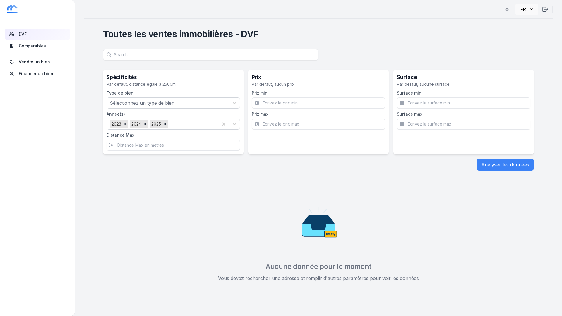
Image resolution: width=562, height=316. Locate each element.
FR (523, 9)
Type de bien (120, 92)
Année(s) (116, 113)
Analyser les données (505, 165)
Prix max (260, 113)
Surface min (409, 92)
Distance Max (120, 135)
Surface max (409, 113)
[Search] (108, 54)
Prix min (260, 92)
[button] (125, 124)
